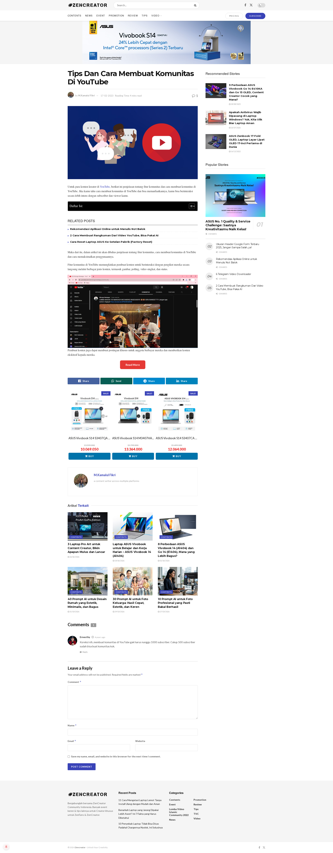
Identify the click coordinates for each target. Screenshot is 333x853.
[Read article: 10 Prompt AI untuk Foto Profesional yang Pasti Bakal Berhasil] (178, 581)
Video (155, 15)
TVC (196, 813)
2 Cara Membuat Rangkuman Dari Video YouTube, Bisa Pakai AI (114, 235)
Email (72, 741)
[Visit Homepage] (87, 5)
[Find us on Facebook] (245, 5)
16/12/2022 (235, 151)
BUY (91, 456)
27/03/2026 (164, 611)
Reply (85, 652)
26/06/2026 (74, 557)
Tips (145, 15)
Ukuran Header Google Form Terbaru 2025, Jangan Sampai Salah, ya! (237, 246)
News (89, 15)
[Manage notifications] (6, 847)
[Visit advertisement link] (166, 42)
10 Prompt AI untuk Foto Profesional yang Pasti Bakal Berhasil (175, 603)
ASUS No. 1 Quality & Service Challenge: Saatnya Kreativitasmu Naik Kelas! (228, 225)
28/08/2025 (235, 104)
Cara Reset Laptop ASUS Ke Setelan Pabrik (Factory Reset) (111, 241)
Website (140, 741)
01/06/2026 (164, 560)
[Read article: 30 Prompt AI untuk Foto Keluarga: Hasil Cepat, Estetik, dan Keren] (133, 581)
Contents (74, 15)
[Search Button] (195, 5)
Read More (133, 364)
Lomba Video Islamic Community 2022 (179, 812)
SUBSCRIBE (255, 16)
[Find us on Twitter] (251, 5)
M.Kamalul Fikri (86, 95)
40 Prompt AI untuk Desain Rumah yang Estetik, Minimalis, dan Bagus (87, 603)
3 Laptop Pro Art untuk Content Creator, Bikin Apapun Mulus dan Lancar (86, 548)
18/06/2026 (119, 560)
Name (72, 725)
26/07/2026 (235, 127)
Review (133, 15)
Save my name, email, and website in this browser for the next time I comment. (116, 756)
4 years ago (100, 637)
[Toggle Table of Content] (190, 206)
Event (100, 15)
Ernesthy (85, 637)
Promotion (116, 15)
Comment (74, 682)
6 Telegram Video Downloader (233, 274)
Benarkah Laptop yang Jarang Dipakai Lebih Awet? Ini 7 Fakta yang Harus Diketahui (138, 813)
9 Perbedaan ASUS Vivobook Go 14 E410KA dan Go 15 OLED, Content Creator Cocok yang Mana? (246, 92)
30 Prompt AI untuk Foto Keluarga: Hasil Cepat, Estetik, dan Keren (130, 603)
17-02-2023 (107, 95)
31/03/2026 (74, 611)
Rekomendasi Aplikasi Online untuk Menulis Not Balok (107, 229)
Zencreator (80, 847)
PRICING (234, 16)
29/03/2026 (119, 611)
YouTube (105, 186)
